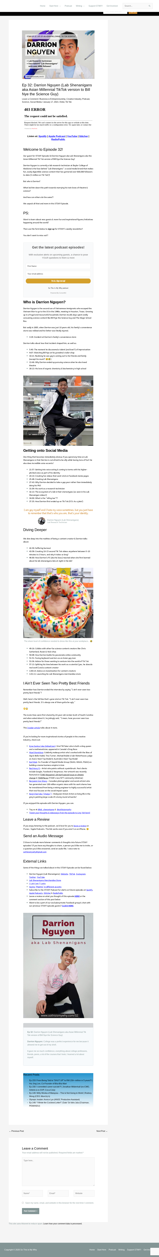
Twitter (32, 877)
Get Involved (112, 6)
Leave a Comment (30, 99)
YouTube (72, 136)
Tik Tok (68, 102)
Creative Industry (73, 99)
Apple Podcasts (36, 893)
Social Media (36, 102)
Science (25, 102)
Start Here (53, 6)
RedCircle (34, 128)
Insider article (33, 727)
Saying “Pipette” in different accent (44, 886)
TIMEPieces (43, 777)
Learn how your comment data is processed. (62, 1224)
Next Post (102, 1131)
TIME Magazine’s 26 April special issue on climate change (56, 776)
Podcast (68, 6)
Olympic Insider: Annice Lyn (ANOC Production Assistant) (54, 1099)
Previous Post (16, 1131)
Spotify (89, 889)
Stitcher (83, 136)
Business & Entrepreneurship (52, 99)
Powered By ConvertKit (58, 293)
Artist (62, 102)
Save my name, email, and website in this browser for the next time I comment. (59, 1203)
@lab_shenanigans (46, 809)
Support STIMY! (96, 6)
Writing (79, 6)
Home (42, 6)
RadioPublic (58, 139)
